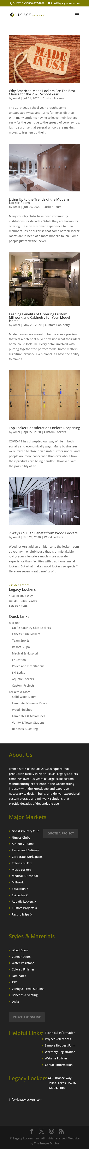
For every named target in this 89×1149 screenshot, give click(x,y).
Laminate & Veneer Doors (29, 703)
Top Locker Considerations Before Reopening (44, 428)
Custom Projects (23, 685)
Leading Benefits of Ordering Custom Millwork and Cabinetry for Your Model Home (39, 317)
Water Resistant (23, 963)
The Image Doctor (46, 1143)
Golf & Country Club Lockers (31, 628)
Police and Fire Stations (28, 666)
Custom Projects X (24, 908)
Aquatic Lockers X (24, 901)
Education (19, 660)
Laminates (19, 976)
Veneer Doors (21, 957)
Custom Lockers (54, 98)
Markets (14, 623)
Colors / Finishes (23, 969)
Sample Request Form (60, 1045)
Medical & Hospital (25, 653)
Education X (20, 889)
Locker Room (52, 207)
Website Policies (56, 1058)
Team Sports (20, 640)
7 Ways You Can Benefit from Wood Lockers (43, 533)
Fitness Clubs (21, 837)
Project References (58, 1039)
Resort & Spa (21, 647)
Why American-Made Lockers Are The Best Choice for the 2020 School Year (42, 92)
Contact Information (59, 1065)
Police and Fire (22, 863)
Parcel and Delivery (25, 850)
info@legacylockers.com (25, 1100)
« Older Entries (19, 585)
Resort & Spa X (22, 914)
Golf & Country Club (25, 831)
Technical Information (60, 1033)
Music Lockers (21, 870)
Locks (15, 1001)
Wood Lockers (53, 537)
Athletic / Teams (23, 844)
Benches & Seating (25, 729)
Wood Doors (20, 950)
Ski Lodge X (20, 895)
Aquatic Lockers (23, 679)
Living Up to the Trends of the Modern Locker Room (39, 201)
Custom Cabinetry (57, 325)
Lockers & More (19, 692)
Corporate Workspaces (27, 857)
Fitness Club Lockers (26, 634)
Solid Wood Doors (24, 697)
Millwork (18, 882)
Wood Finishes (22, 710)
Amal (16, 98)
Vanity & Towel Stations (28, 722)
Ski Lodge (18, 672)
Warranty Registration (60, 1052)
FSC (14, 982)
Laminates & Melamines (28, 716)
